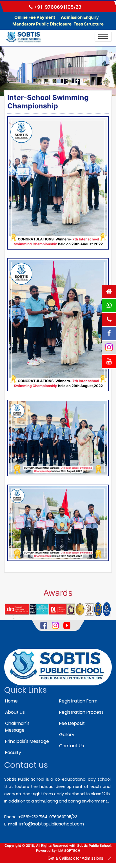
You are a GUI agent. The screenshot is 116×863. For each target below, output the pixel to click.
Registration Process (81, 712)
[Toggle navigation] (103, 37)
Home (11, 701)
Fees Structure (88, 24)
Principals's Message (27, 741)
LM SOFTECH (69, 850)
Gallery (66, 734)
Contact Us (71, 746)
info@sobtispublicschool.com (51, 824)
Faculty (13, 752)
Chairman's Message (17, 726)
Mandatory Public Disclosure (42, 24)
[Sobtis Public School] (58, 183)
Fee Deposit (72, 723)
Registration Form (78, 701)
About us (15, 712)
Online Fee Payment (35, 17)
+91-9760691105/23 (57, 7)
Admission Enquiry (80, 17)
